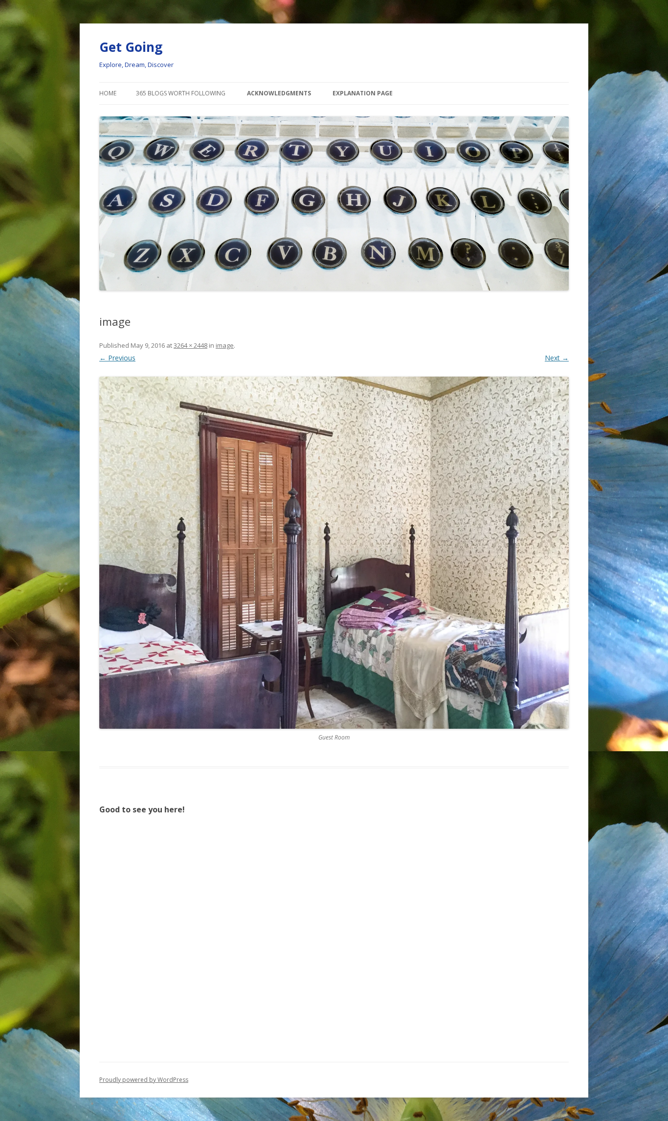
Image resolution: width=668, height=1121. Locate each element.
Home (107, 93)
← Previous (117, 357)
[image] (334, 553)
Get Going (130, 47)
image (225, 345)
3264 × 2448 (190, 345)
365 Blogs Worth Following (180, 93)
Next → (557, 357)
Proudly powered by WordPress (143, 1080)
